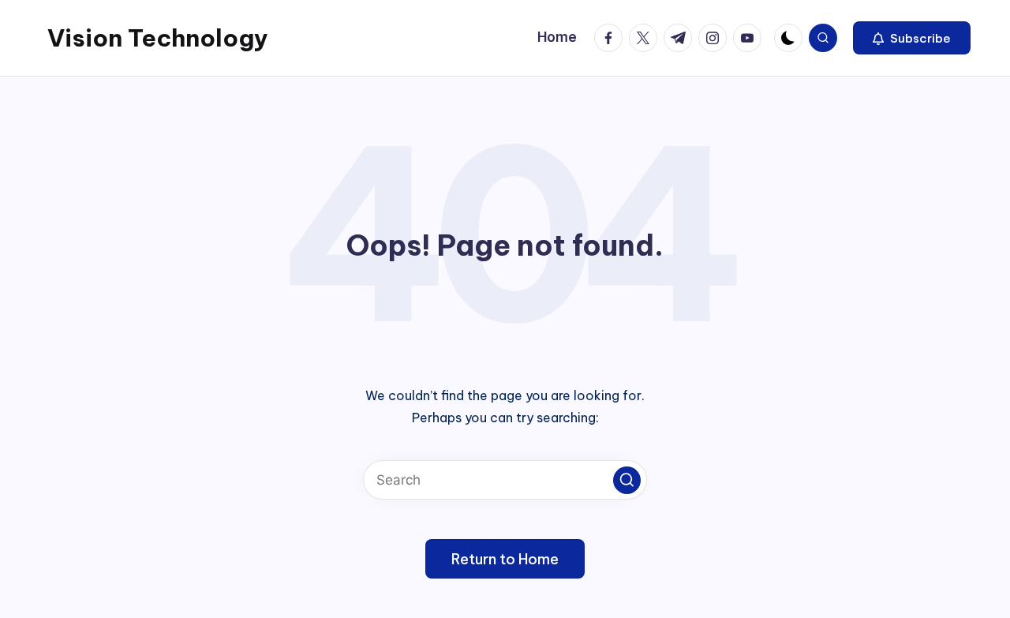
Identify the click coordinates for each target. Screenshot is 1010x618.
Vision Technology (157, 38)
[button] (912, 37)
